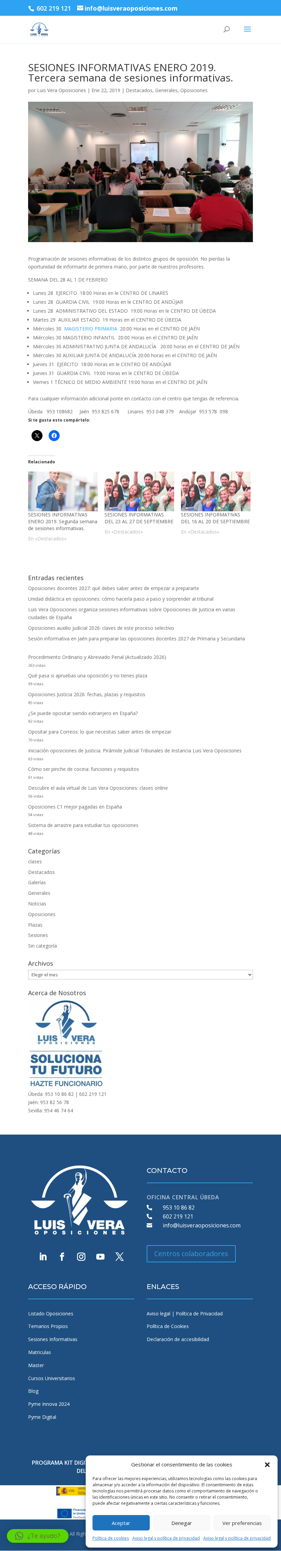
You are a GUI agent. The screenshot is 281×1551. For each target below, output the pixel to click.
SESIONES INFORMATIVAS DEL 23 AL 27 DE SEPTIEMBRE (139, 518)
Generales (166, 90)
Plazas (35, 925)
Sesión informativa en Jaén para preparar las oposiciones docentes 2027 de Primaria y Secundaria (136, 638)
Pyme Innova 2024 (49, 1404)
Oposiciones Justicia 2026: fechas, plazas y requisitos (86, 694)
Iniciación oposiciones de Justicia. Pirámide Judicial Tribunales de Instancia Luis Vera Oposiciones (135, 750)
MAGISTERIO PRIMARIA (90, 328)
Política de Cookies (168, 1326)
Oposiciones (194, 90)
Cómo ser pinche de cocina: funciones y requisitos (83, 769)
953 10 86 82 (179, 1207)
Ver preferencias (242, 1522)
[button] (267, 1464)
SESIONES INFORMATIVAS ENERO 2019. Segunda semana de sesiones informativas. (62, 521)
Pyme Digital (42, 1417)
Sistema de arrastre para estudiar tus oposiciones (83, 825)
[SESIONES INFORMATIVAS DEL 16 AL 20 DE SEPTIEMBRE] (216, 491)
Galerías (37, 882)
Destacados (139, 90)
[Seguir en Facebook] (62, 1257)
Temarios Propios (48, 1326)
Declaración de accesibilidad (178, 1339)
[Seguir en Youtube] (100, 1257)
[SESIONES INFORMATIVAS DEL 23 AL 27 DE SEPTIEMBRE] (139, 491)
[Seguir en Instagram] (81, 1257)
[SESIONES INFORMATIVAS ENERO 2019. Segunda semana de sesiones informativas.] (63, 491)
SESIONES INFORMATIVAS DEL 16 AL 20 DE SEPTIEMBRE (215, 518)
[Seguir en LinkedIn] (43, 1257)
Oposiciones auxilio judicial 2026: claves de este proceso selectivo (101, 628)
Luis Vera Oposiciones (61, 90)
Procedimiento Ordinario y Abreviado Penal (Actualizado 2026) (97, 657)
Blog (33, 1391)
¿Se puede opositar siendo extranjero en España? (83, 713)
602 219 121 (178, 1216)
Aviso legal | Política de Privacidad (185, 1313)
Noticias (37, 903)
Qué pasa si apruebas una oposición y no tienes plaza (87, 675)
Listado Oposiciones (50, 1313)
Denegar (181, 1522)
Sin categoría (42, 945)
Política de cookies (111, 1538)
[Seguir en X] (119, 1257)
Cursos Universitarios (51, 1378)
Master (36, 1365)
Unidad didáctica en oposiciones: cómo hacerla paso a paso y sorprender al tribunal (120, 599)
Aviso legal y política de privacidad (166, 1538)
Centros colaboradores (191, 1253)
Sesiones (38, 935)
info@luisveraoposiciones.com (202, 1225)
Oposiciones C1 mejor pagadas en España (75, 806)
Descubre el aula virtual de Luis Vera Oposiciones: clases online (98, 788)
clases (35, 861)
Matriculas (39, 1352)
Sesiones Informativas (52, 1339)
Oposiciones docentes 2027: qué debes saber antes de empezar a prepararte (113, 588)
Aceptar (121, 1522)
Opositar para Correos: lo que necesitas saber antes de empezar (99, 731)
